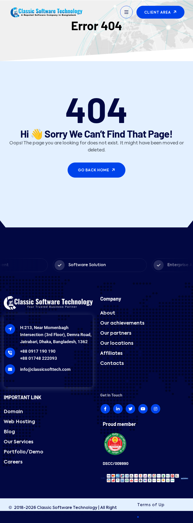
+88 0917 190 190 (38, 351)
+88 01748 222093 (38, 358)
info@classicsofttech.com (45, 369)
